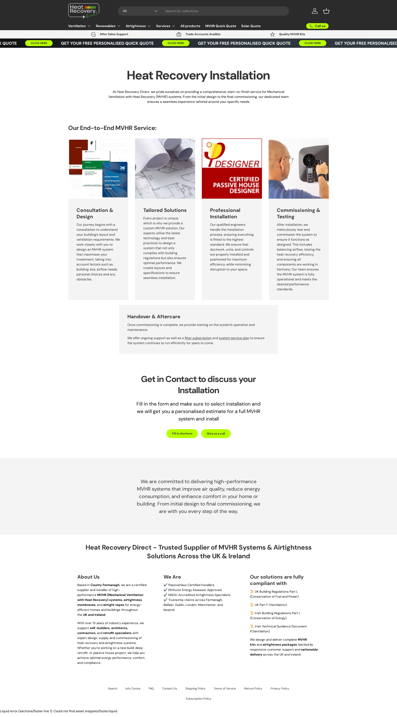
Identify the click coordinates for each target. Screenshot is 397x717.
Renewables (106, 26)
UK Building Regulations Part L (276, 592)
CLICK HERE (33, 43)
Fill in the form (182, 433)
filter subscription (198, 338)
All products (190, 26)
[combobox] (203, 11)
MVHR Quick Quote (220, 26)
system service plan (234, 338)
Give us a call (216, 433)
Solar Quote (251, 26)
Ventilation (77, 26)
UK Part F (261, 605)
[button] (326, 11)
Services (163, 26)
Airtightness (136, 26)
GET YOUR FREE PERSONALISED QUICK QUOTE (101, 43)
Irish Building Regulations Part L (277, 613)
